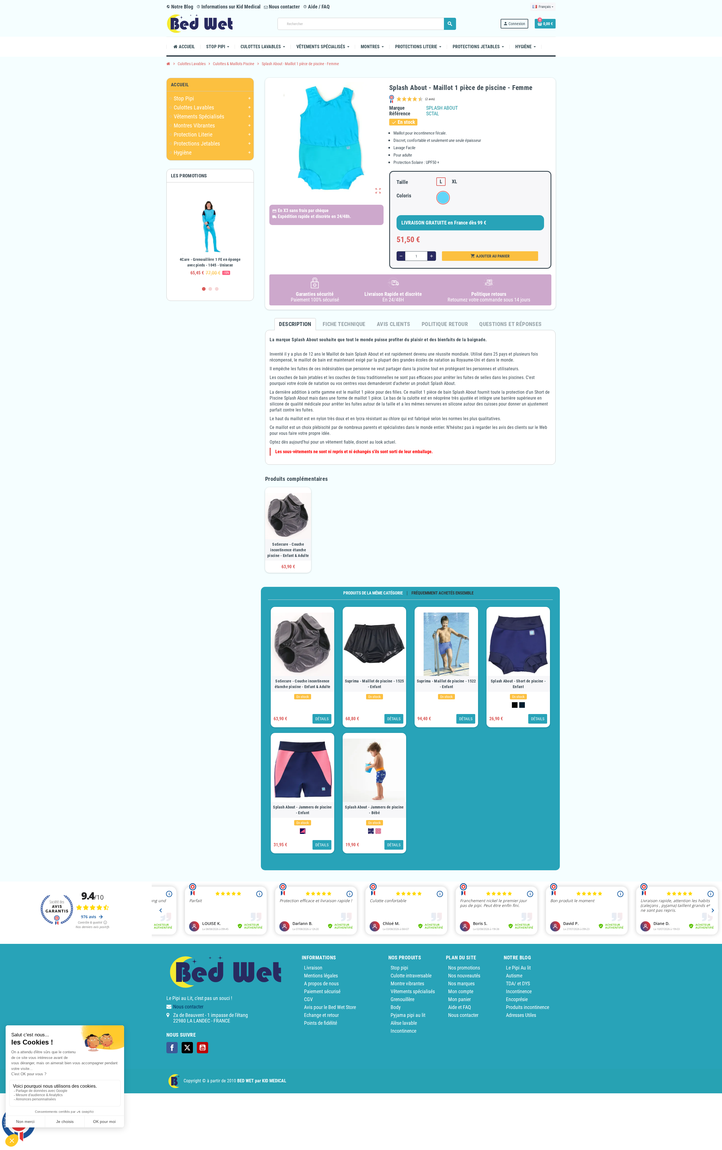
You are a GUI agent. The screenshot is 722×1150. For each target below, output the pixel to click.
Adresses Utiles (521, 1015)
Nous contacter (284, 7)
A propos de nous (321, 983)
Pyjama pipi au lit (408, 1015)
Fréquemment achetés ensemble (442, 593)
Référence (399, 113)
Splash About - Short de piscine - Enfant (518, 684)
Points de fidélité (320, 1023)
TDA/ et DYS (518, 983)
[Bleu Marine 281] (522, 705)
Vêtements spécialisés (413, 991)
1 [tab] (204, 289)
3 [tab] (217, 289)
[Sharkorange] (371, 831)
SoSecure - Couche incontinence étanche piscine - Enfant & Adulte (288, 550)
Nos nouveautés (464, 976)
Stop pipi (399, 968)
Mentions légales (321, 976)
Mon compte (460, 991)
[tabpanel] (210, 234)
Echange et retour (321, 1015)
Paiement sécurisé (322, 991)
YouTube (202, 1047)
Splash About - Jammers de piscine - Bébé (374, 810)
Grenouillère (402, 999)
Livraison (313, 968)
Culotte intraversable (411, 976)
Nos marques (461, 983)
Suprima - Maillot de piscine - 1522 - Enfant (446, 684)
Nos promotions (464, 968)
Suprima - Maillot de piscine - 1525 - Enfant (374, 684)
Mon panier (459, 999)
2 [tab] (210, 289)
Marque (397, 108)
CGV (308, 999)
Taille (402, 182)
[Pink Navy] (302, 831)
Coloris (404, 196)
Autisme (514, 976)
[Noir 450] (515, 705)
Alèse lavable (404, 1023)
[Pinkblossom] (378, 831)
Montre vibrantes (407, 983)
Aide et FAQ (459, 1007)
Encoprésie (517, 999)
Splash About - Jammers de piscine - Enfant (302, 810)
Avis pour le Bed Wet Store (330, 1007)
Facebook (172, 1047)
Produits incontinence (527, 1007)
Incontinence (403, 1031)
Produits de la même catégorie (373, 593)
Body (396, 1007)
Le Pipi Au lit (518, 968)
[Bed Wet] (199, 23)
